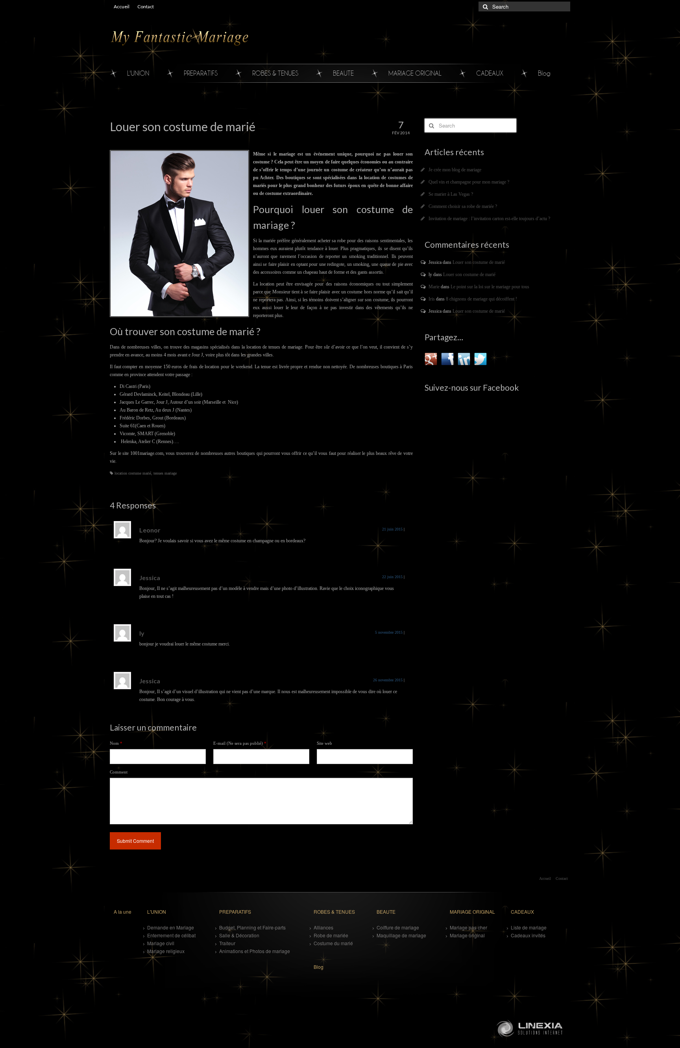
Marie (434, 286)
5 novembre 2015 (389, 632)
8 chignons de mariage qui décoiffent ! (481, 299)
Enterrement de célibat (171, 935)
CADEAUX (489, 73)
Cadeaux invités (528, 935)
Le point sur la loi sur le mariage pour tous (490, 286)
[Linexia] (531, 1028)
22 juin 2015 (392, 577)
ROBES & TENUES (275, 73)
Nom (116, 743)
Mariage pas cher (468, 927)
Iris (432, 299)
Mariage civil (160, 943)
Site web (324, 743)
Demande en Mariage (170, 927)
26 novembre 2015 (388, 680)
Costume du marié (333, 943)
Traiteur (227, 943)
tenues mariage (165, 473)
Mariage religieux (166, 951)
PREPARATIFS (201, 73)
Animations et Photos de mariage (254, 951)
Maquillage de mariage (401, 935)
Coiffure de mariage (398, 927)
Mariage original (467, 935)
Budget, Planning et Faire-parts (252, 927)
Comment (119, 772)
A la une (122, 911)
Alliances (323, 927)
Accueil (121, 6)
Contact (145, 6)
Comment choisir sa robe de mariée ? (463, 206)
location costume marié (133, 473)
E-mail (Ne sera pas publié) (239, 743)
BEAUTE (343, 73)
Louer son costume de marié (479, 262)
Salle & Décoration (239, 935)
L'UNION (138, 73)
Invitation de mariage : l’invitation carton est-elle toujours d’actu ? (489, 218)
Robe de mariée (331, 935)
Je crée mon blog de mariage (455, 170)
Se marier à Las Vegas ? (451, 194)
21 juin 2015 (392, 529)
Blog (544, 73)
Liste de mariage (529, 927)
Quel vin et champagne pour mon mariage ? (469, 182)
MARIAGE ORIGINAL (415, 73)
